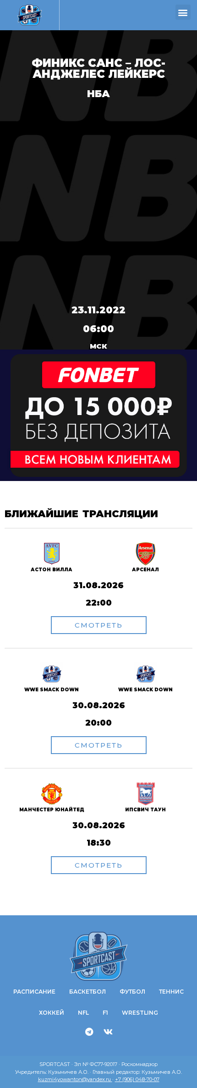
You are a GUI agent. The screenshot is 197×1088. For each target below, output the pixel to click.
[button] (183, 12)
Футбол (132, 991)
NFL (83, 1012)
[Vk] (108, 1031)
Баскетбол (87, 991)
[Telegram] (89, 1031)
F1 (105, 1012)
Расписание (34, 991)
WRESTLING (140, 1012)
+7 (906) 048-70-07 (137, 1079)
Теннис (171, 991)
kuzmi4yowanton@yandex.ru (75, 1079)
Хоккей (51, 1012)
